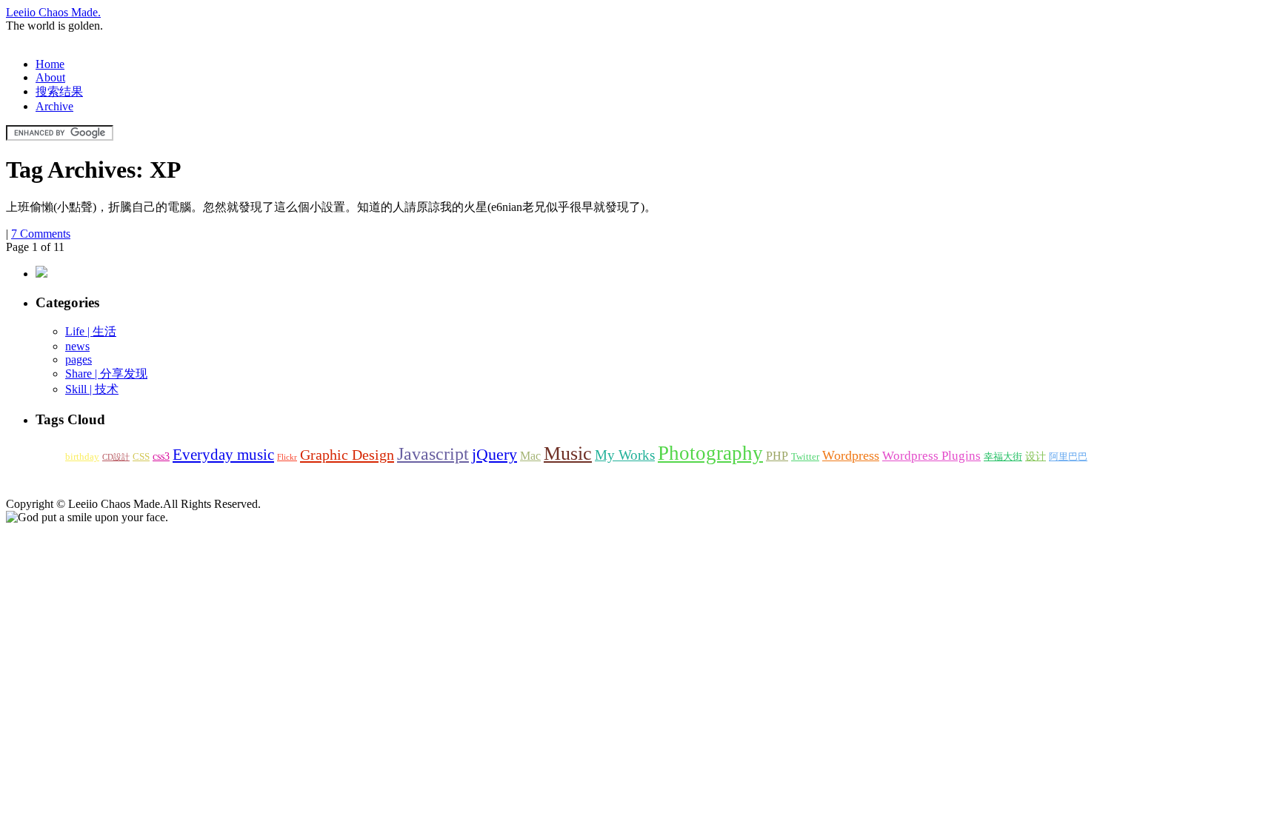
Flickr (287, 457)
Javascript (433, 453)
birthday (82, 457)
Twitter (805, 457)
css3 (161, 456)
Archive (54, 106)
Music (568, 453)
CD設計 (116, 457)
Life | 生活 (90, 331)
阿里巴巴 (1068, 457)
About (50, 77)
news (77, 346)
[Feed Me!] (41, 273)
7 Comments (40, 233)
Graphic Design (347, 454)
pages (78, 359)
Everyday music (223, 454)
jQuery (494, 454)
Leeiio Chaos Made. (53, 12)
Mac (530, 455)
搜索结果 (59, 91)
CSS (141, 457)
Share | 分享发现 (106, 373)
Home (50, 64)
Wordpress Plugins (931, 456)
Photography (710, 453)
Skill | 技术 (92, 389)
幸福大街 (1003, 457)
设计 (1035, 456)
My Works (625, 455)
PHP (777, 455)
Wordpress (850, 455)
